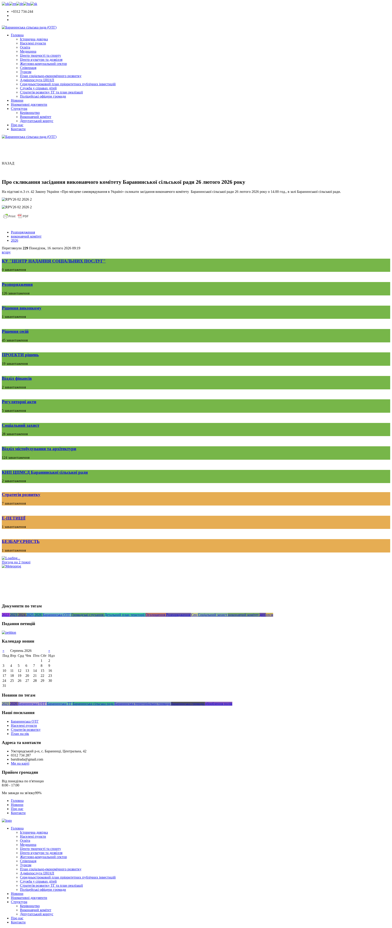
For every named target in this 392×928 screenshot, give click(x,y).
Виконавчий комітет (35, 117)
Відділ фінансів (17, 378)
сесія (269, 615)
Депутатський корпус (36, 121)
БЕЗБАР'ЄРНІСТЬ (21, 541)
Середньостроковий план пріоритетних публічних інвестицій (68, 84)
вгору (6, 252)
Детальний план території (124, 615)
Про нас (17, 125)
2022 (6, 615)
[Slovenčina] (33, 4)
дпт (263, 615)
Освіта (25, 47)
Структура (19, 108)
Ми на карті (20, 763)
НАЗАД (8, 163)
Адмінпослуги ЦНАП (37, 80)
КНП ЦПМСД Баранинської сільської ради (45, 472)
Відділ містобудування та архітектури (39, 448)
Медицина (28, 51)
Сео (194, 615)
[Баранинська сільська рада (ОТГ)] (29, 27)
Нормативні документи (29, 104)
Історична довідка (34, 39)
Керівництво (30, 113)
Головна (17, 35)
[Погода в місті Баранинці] (33, 558)
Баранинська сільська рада (93, 704)
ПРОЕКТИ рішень (20, 354)
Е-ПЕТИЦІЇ (13, 518)
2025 (30, 615)
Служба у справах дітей (38, 88)
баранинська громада (188, 704)
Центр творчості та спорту (40, 55)
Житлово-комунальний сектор (43, 64)
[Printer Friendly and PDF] (16, 218)
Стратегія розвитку (21, 494)
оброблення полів (218, 704)
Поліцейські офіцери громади (43, 96)
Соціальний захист (20, 425)
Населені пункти (33, 43)
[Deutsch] (19, 4)
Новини (17, 100)
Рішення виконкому (22, 308)
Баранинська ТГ (60, 704)
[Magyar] (26, 4)
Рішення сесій (15, 331)
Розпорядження (23, 232)
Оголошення (155, 615)
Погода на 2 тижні (16, 562)
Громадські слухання (87, 615)
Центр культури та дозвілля (41, 59)
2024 (22, 615)
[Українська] (5, 4)
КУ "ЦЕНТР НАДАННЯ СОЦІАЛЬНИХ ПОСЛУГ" (54, 261)
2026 (14, 240)
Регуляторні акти (19, 401)
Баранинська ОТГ (57, 615)
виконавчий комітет (26, 236)
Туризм (25, 72)
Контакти (18, 129)
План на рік (20, 734)
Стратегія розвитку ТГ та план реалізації (51, 92)
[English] (12, 4)
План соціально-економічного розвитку (50, 76)
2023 (14, 615)
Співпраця (28, 68)
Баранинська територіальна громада (142, 704)
